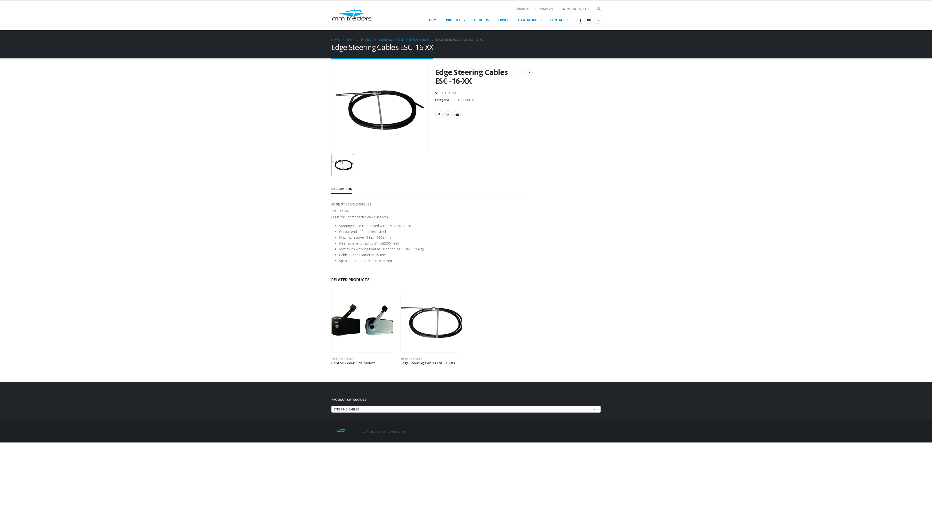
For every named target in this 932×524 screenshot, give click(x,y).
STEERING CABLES (461, 100)
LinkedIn (448, 115)
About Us (523, 9)
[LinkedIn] (597, 20)
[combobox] (466, 409)
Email (457, 115)
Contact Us (545, 9)
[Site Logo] (352, 15)
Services (503, 20)
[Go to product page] (362, 321)
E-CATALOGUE (528, 20)
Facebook (439, 115)
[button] (599, 9)
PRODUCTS (454, 20)
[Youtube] (588, 20)
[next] (529, 72)
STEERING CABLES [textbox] (464, 409)
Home (433, 20)
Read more (385, 299)
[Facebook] (580, 20)
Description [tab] (341, 189)
